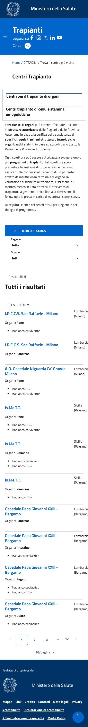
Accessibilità (11, 709)
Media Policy (56, 718)
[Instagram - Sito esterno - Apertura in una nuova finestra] (39, 37)
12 (67, 638)
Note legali (61, 701)
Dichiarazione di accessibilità (44, 709)
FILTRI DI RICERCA (33, 230)
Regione (16, 239)
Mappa (7, 701)
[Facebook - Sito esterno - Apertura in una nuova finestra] (32, 37)
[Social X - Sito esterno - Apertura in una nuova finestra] (46, 37)
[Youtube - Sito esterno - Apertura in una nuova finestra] (59, 37)
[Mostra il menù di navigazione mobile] (4, 36)
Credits (30, 701)
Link (18, 701)
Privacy (77, 701)
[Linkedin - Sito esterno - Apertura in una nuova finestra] (52, 37)
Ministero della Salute (53, 8)
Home (16, 62)
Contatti (44, 701)
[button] (28, 46)
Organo (15, 252)
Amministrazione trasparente (23, 718)
